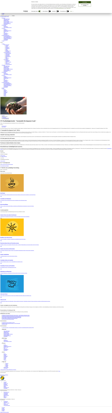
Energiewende (6, 383)
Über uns (3, 28)
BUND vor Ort (6, 31)
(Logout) (5, 95)
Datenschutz (5, 34)
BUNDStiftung (6, 39)
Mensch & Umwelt (6, 44)
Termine (5, 355)
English (5, 93)
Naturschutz (5, 396)
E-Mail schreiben (2, 155)
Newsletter (5, 92)
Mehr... (59, 371)
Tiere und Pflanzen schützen (8, 27)
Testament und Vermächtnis (7, 38)
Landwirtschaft (6, 393)
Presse (5, 89)
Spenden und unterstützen (5, 35)
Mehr (71, 11)
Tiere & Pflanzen (6, 59)
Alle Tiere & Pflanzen (9, 64)
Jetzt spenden (2, 16)
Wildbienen (7, 61)
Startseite (3, 115)
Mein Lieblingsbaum (7, 18)
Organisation (5, 345)
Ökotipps (5, 339)
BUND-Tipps (4, 25)
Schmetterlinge (8, 60)
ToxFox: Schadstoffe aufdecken (8, 334)
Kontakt (3, 13)
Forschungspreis (6, 33)
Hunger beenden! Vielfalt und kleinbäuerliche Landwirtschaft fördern (11, 316)
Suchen (13, 15)
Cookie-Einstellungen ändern (4, 369)
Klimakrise (7, 47)
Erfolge (5, 76)
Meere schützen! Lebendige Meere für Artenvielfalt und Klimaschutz (11, 317)
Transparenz (5, 348)
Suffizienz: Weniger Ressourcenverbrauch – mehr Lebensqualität (11, 323)
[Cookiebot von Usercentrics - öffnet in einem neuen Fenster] (25, 11)
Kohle (6, 49)
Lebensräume (7, 55)
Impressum (68, 8)
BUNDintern (5, 24)
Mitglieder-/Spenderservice (7, 30)
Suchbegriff (2, 15)
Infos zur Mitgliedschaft (7, 37)
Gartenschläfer (8, 63)
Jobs (4, 32)
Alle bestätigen (84, 2)
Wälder (7, 58)
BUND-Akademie (6, 22)
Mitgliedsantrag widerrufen (12, 369)
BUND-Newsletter (6, 21)
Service (3, 88)
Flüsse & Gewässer (8, 53)
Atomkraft (7, 45)
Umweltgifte (7, 51)
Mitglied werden (6, 16)
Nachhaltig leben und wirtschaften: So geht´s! (8, 322)
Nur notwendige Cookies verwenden (85, 5)
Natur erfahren (6, 26)
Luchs (6, 62)
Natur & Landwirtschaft (7, 52)
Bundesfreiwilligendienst (7, 23)
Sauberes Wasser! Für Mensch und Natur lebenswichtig (9, 318)
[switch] (49, 11)
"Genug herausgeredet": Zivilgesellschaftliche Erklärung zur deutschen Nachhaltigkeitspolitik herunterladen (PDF (18, 327)
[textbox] (8, 15)
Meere (6, 57)
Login (3, 14)
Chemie (7, 46)
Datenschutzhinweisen (60, 8)
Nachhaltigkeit (8, 48)
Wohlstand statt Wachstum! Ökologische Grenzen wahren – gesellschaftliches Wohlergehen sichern (15, 315)
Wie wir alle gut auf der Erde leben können (8, 319)
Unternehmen (6, 87)
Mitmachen (3, 65)
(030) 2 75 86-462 (4, 156)
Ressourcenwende (4, 324)
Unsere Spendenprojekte (7, 36)
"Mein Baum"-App (6, 19)
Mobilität (7, 50)
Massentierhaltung (8, 56)
